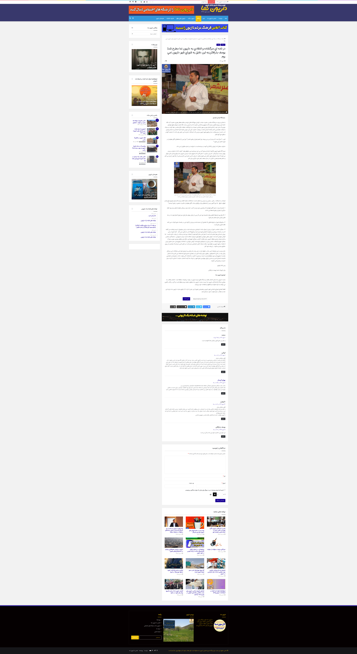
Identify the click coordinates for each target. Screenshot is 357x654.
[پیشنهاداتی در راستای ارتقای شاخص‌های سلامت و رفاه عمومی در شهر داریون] (195, 542)
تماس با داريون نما (211, 18)
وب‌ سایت (191, 483)
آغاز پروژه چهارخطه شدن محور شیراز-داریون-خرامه (196, 571)
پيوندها (158, 620)
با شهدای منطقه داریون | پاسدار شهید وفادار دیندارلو (146, 66)
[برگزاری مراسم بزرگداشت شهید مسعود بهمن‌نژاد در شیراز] (174, 563)
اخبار (204, 18)
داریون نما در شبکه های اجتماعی (152, 626)
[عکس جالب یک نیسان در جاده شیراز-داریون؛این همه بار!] (152, 159)
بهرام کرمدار (221, 380)
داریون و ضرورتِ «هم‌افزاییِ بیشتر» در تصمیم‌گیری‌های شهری (174, 550)
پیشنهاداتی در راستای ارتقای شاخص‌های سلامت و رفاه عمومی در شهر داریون (195, 551)
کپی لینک (186, 299)
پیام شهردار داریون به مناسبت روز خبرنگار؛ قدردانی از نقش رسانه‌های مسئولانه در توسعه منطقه (174, 530)
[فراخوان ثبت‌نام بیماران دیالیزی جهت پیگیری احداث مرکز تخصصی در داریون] (216, 563)
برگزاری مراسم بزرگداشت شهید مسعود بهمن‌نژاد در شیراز (175, 571)
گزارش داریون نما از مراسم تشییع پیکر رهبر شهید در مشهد (174, 592)
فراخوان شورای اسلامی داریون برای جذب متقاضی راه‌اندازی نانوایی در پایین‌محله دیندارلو (195, 593)
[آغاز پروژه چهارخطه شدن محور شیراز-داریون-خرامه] (195, 563)
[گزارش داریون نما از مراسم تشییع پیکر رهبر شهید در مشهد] (174, 584)
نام (224, 476)
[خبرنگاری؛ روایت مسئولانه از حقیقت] (216, 542)
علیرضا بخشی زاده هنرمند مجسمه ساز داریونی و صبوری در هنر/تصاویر (144, 196)
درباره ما (220, 18)
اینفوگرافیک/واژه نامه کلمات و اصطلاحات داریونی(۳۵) (217, 592)
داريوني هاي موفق (181, 18)
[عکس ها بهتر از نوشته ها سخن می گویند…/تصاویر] (152, 123)
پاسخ (223, 344)
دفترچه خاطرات (170, 18)
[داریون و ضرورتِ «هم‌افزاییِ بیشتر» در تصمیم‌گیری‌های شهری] (174, 542)
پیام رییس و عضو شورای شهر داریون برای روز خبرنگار (196, 531)
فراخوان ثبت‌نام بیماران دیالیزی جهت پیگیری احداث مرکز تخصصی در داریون (216, 572)
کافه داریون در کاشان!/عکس (140, 139)
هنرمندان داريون (160, 18)
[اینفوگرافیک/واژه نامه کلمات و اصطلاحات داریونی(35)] (216, 584)
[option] (144, 59)
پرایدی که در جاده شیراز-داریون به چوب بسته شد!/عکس (139, 148)
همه (218, 45)
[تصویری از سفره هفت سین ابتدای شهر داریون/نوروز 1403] (152, 131)
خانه (226, 18)
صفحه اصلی (157, 632)
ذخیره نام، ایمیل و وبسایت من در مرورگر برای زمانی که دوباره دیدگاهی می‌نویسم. (204, 490)
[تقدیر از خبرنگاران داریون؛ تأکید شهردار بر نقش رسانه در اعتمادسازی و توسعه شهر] (216, 522)
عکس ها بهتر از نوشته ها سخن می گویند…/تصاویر (139, 122)
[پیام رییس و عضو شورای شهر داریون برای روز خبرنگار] (195, 523)
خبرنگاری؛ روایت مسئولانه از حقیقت (198, 2)
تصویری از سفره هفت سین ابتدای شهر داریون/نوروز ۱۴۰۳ (139, 131)
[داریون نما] (214, 8)
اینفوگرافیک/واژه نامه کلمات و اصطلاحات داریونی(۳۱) (146, 102)
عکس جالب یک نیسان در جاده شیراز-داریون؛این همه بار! (139, 159)
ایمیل (223, 483)
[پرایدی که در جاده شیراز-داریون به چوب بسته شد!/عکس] (152, 148)
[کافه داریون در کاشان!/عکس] (152, 140)
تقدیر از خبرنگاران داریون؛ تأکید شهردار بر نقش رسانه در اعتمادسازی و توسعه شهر (217, 530)
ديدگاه (198, 18)
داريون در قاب (191, 18)
